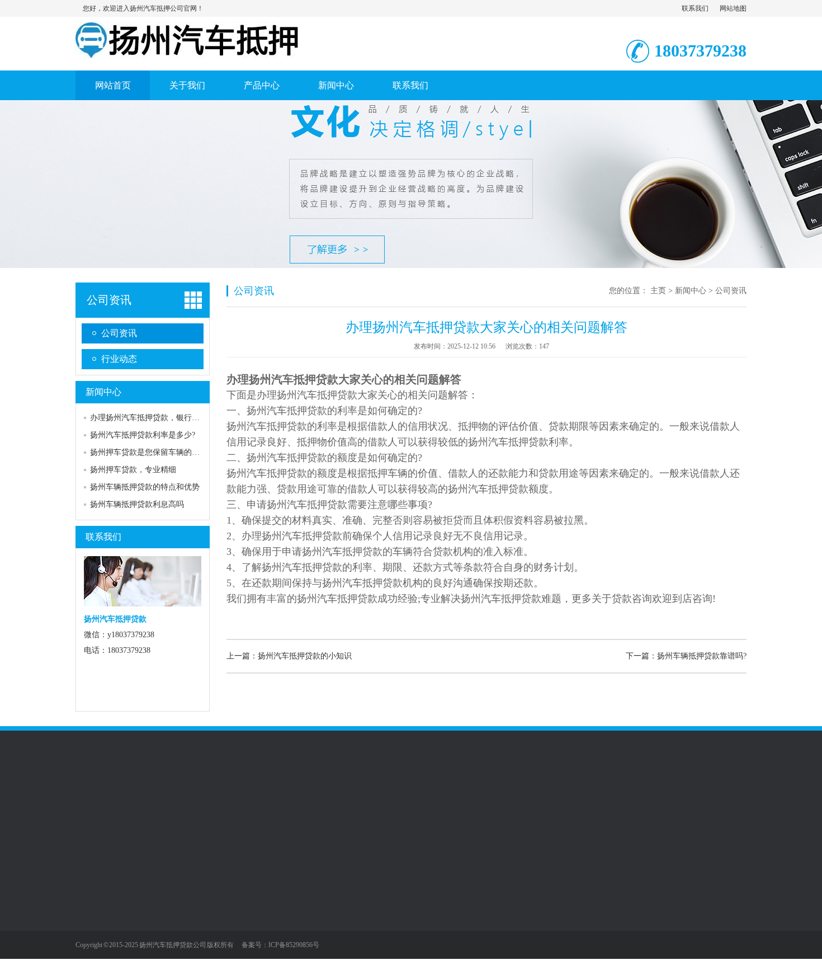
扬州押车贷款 (540, 803)
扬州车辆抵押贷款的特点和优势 (145, 487)
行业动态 (119, 359)
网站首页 (113, 85)
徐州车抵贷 (142, 803)
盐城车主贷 (165, 815)
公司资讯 (109, 300)
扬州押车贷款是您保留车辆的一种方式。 (160, 452)
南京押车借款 (255, 803)
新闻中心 (336, 85)
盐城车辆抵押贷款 (106, 815)
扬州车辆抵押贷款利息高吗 (137, 504)
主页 (658, 290)
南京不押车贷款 (645, 803)
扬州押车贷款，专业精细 (133, 469)
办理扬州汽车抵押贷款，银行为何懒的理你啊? (170, 417)
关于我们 (187, 85)
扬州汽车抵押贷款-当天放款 (460, 803)
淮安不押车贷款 (196, 803)
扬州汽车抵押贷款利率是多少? (142, 435)
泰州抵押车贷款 (314, 803)
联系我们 (695, 8)
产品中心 (262, 85)
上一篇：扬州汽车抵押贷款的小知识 (289, 656)
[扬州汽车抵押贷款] (187, 52)
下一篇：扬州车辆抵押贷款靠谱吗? (686, 656)
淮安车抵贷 (591, 803)
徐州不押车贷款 (376, 803)
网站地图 (733, 8)
